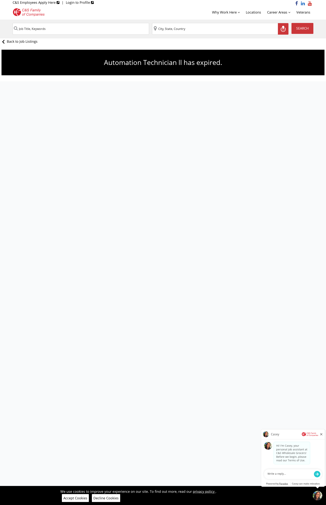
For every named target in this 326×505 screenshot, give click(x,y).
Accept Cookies (75, 498)
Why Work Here (225, 12)
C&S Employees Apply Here (35, 2)
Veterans (303, 12)
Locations (253, 12)
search (302, 28)
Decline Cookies (106, 498)
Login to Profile (78, 2)
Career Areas (277, 12)
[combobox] (81, 29)
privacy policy (204, 491)
